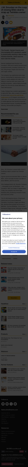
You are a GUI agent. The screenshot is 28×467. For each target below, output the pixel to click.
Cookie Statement (20, 243)
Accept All (14, 251)
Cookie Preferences (14, 247)
